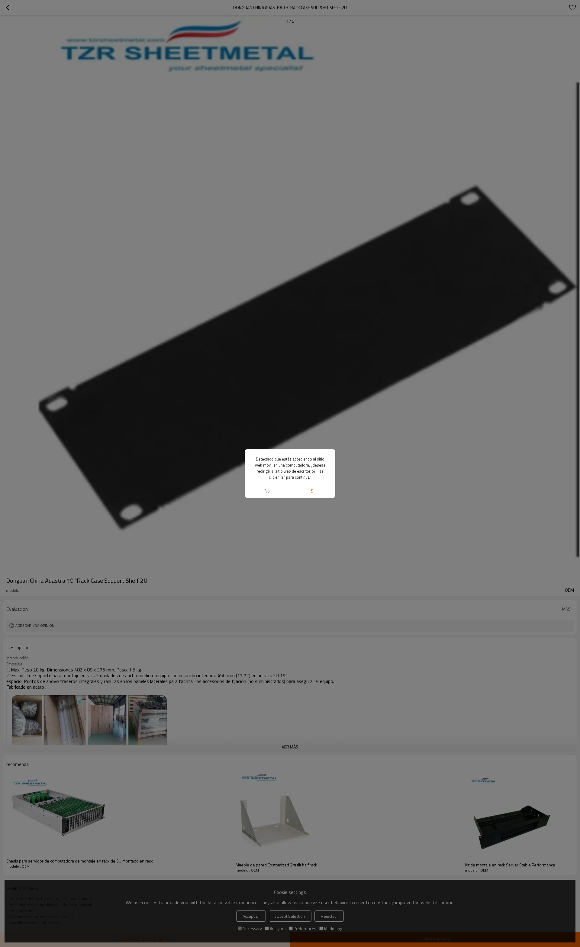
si (312, 490)
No (267, 490)
